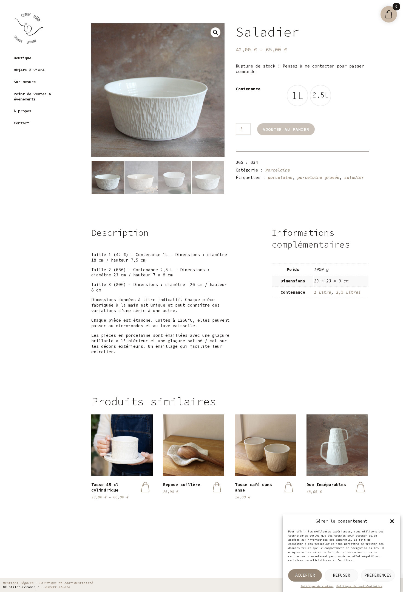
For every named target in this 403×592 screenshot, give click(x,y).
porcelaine (280, 177)
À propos (22, 110)
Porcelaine (277, 170)
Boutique (22, 57)
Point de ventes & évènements (32, 96)
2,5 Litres (348, 292)
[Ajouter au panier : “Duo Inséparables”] (360, 487)
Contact (21, 122)
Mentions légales (18, 583)
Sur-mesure (25, 81)
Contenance (248, 88)
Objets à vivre (29, 70)
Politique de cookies (317, 586)
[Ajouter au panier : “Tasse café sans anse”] (288, 487)
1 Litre (322, 292)
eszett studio (57, 587)
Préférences (377, 575)
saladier (354, 177)
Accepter (305, 575)
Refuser (341, 575)
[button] (392, 521)
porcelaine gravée (318, 177)
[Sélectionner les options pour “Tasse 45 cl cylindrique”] (145, 487)
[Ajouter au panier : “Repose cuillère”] (217, 487)
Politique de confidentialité (359, 586)
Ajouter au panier (286, 129)
